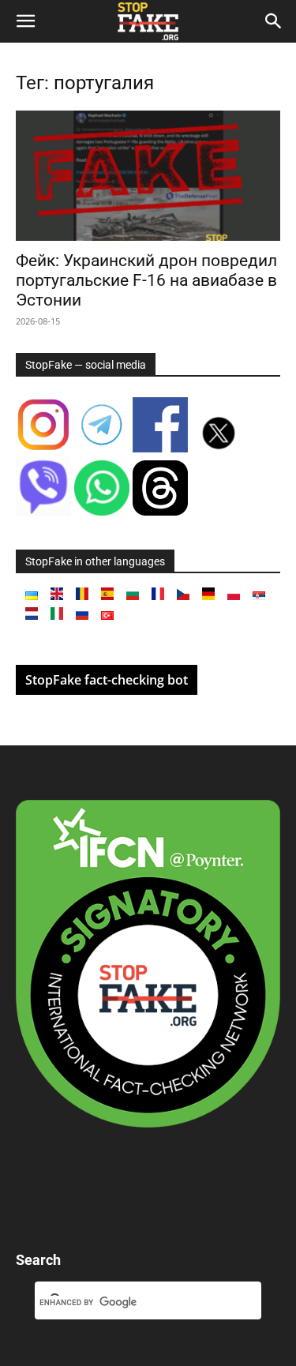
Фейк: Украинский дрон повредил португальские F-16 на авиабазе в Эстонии (146, 280)
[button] (25, 21)
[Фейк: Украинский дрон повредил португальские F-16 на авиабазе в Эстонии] (148, 176)
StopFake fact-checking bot (106, 680)
